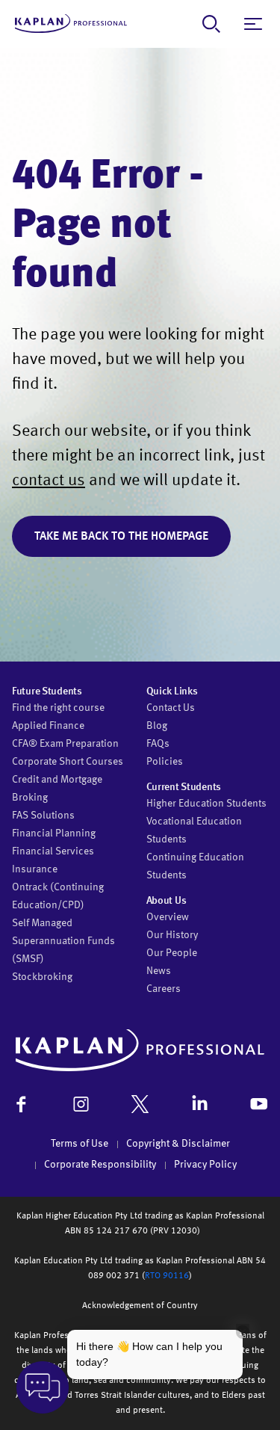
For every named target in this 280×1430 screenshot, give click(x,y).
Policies (164, 761)
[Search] (211, 24)
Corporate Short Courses (67, 761)
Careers (163, 989)
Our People (171, 953)
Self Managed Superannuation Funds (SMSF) (63, 941)
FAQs (157, 744)
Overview (167, 917)
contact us (48, 480)
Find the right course (58, 708)
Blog (156, 726)
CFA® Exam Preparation (65, 744)
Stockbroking (42, 977)
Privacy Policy (205, 1164)
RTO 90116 (167, 1276)
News (158, 971)
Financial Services (53, 851)
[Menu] (253, 24)
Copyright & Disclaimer (178, 1143)
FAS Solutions (43, 815)
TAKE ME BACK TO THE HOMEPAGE (121, 537)
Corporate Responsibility (100, 1164)
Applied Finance (48, 726)
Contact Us (170, 708)
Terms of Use (79, 1143)
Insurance (34, 869)
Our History (172, 935)
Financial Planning (54, 833)
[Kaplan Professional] (71, 23)
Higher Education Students (206, 803)
